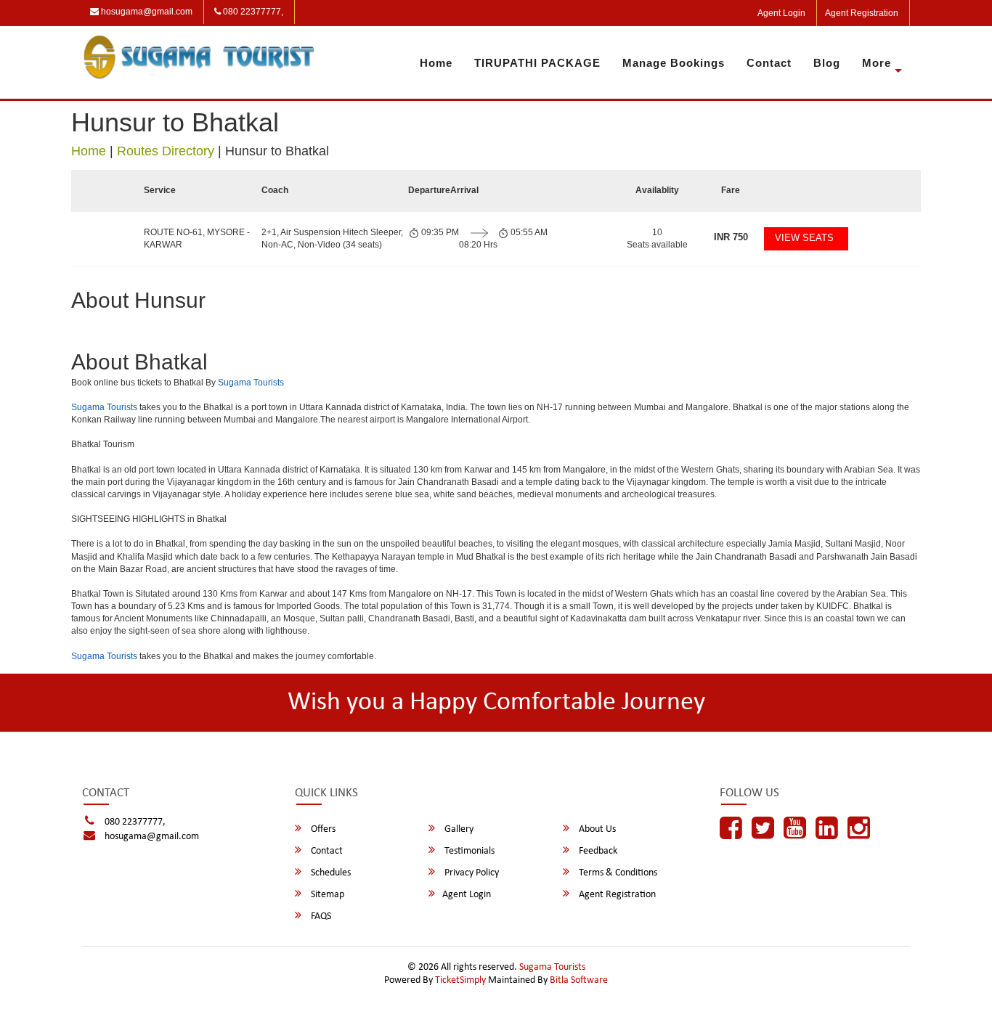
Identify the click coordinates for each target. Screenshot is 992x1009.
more (876, 63)
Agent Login (781, 13)
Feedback (597, 851)
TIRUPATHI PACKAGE (537, 63)
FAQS (320, 916)
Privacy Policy (470, 872)
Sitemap (326, 894)
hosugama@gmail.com (145, 12)
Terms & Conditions (617, 872)
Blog (826, 63)
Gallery (457, 829)
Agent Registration (861, 13)
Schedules (330, 872)
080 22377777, (252, 12)
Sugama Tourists (251, 382)
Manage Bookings (673, 63)
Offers (322, 829)
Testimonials (468, 851)
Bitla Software (579, 980)
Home (436, 63)
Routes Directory (165, 151)
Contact (769, 63)
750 (731, 237)
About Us (596, 829)
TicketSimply (460, 980)
